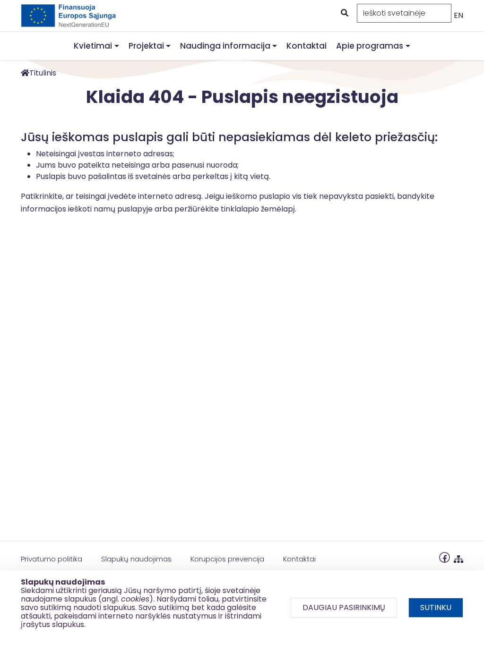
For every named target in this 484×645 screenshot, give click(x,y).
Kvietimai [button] (93, 45)
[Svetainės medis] (458, 557)
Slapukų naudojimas (136, 559)
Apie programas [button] (369, 45)
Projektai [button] (146, 45)
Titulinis (42, 73)
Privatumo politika (51, 559)
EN (458, 15)
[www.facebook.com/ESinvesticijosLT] (444, 557)
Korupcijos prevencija (227, 559)
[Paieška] (343, 13)
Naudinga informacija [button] (225, 45)
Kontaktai (306, 45)
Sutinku (435, 607)
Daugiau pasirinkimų (343, 607)
